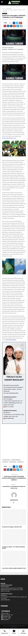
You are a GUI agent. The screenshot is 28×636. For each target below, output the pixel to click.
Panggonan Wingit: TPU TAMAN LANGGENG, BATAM (13, 547)
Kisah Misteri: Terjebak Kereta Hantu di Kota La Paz (14, 487)
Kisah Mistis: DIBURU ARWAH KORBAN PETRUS (14, 568)
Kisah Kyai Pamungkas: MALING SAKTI (12, 527)
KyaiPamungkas (12, 339)
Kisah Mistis (5, 13)
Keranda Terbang (6, 459)
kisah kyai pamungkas (16, 459)
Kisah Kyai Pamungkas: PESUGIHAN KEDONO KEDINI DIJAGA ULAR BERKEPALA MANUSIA (14, 478)
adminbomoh (6, 19)
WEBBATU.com (14, 627)
